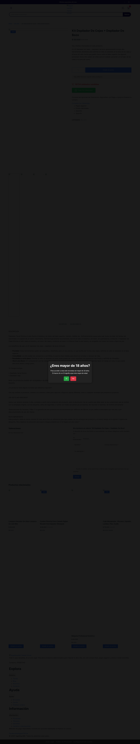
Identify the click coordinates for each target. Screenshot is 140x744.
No (73, 378)
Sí (66, 378)
